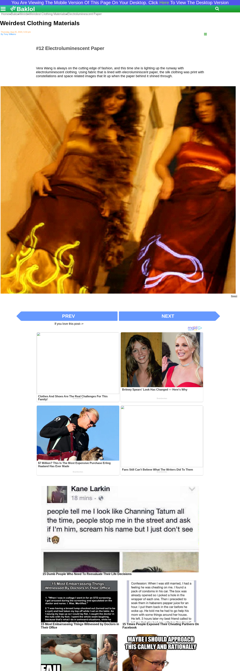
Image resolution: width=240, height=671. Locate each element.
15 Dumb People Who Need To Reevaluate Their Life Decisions (87, 574)
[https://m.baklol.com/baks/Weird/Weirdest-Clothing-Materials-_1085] (205, 34)
